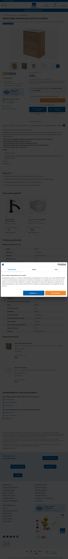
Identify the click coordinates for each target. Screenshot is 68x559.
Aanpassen (33, 293)
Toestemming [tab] (12, 269)
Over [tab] (56, 269)
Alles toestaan (55, 293)
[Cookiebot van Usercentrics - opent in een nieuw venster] (59, 264)
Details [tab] (34, 269)
